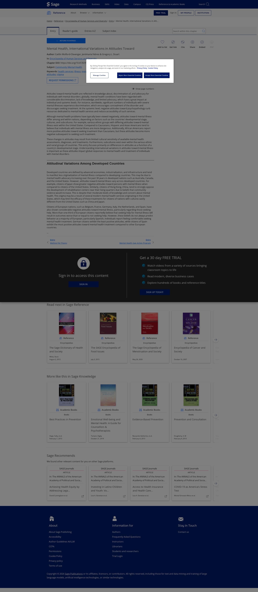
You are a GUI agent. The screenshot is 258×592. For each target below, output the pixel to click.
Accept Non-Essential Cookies (156, 75)
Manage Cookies (99, 75)
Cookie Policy (153, 68)
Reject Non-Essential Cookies (130, 75)
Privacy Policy (142, 68)
